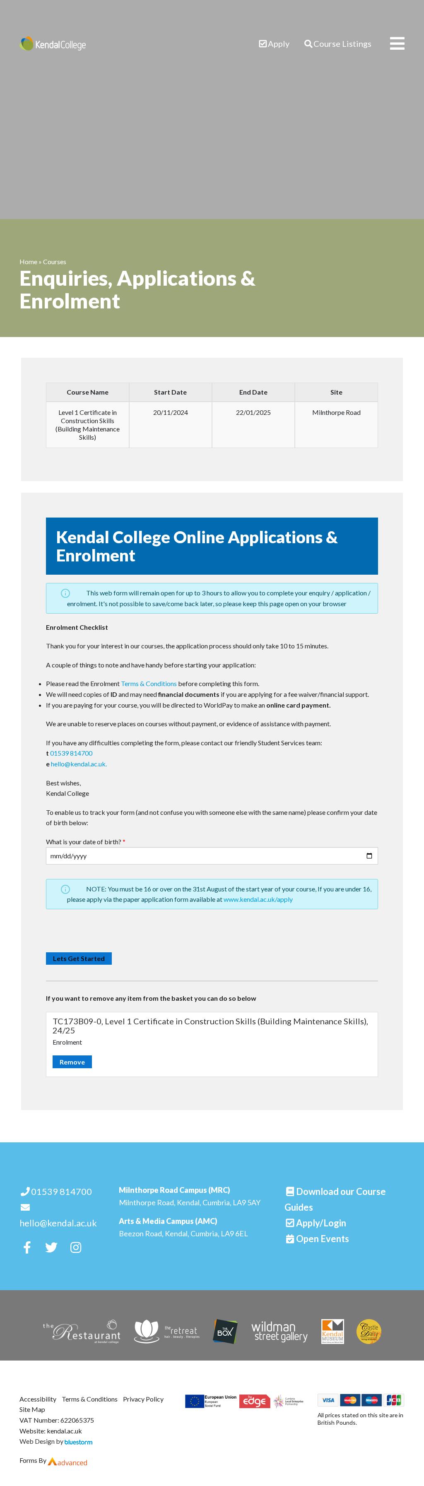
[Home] (52, 43)
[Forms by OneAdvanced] (67, 1460)
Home (28, 261)
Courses (54, 261)
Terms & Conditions (149, 683)
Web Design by (42, 1441)
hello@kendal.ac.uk (58, 1222)
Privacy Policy (143, 1399)
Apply (278, 43)
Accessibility (37, 1399)
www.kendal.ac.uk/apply (258, 899)
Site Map (32, 1409)
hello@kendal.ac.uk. (79, 764)
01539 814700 (71, 753)
